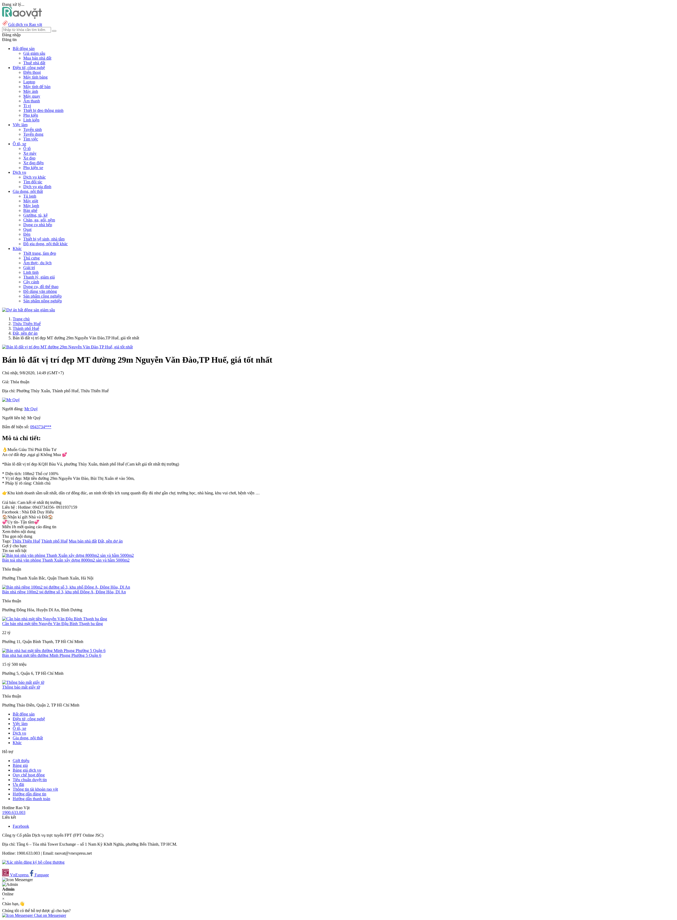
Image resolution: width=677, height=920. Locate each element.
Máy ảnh (30, 91)
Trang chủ (21, 319)
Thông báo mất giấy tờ (21, 687)
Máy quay (31, 96)
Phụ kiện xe (33, 167)
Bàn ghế (30, 210)
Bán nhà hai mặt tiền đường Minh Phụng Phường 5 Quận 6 (51, 655)
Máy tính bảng (35, 77)
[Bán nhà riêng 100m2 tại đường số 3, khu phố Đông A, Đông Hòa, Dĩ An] (66, 587)
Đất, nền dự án (25, 333)
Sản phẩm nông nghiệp (42, 301)
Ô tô (27, 148)
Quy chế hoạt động (29, 775)
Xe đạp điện (33, 163)
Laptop (29, 82)
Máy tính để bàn (37, 86)
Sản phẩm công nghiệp (42, 296)
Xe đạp (29, 158)
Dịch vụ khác (34, 177)
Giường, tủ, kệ (35, 215)
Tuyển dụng (33, 134)
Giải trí (29, 267)
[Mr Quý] (11, 400)
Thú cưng (31, 258)
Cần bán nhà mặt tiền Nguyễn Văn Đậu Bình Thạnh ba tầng (52, 623)
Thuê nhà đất (34, 63)
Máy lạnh (31, 205)
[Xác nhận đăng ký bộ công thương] (33, 862)
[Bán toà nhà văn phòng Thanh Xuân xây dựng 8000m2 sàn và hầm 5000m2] (68, 555)
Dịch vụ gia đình (37, 186)
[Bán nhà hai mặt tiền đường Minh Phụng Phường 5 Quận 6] (54, 650)
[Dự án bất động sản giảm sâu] (28, 310)
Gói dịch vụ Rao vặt (25, 24)
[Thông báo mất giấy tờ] (23, 682)
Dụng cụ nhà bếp (37, 224)
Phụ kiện (30, 115)
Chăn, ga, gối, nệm (39, 220)
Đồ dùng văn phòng (40, 291)
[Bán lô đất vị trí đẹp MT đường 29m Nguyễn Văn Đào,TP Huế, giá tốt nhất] (67, 347)
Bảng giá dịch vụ (27, 770)
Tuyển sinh (32, 129)
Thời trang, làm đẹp (39, 253)
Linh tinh (31, 272)
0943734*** (40, 427)
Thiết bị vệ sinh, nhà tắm (44, 239)
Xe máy (29, 153)
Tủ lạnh (29, 196)
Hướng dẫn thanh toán (31, 798)
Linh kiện (31, 120)
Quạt (27, 229)
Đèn (26, 234)
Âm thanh (31, 101)
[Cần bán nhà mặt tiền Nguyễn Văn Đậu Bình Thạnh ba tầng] (54, 619)
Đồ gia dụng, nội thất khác (45, 244)
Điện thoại (32, 72)
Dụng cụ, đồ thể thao (40, 286)
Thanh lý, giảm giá (39, 277)
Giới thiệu (21, 760)
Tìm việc (30, 139)
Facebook (21, 826)
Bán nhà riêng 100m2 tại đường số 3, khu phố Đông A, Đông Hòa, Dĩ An (64, 592)
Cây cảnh (31, 282)
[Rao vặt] (22, 17)
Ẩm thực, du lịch (37, 263)
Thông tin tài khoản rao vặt (35, 789)
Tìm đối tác (32, 182)
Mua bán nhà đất (37, 58)
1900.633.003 (13, 812)
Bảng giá (20, 765)
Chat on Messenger (49, 915)
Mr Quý (31, 409)
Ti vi (27, 105)
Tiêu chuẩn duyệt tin (30, 779)
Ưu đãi (18, 784)
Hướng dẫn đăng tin (29, 794)
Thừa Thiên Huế (27, 323)
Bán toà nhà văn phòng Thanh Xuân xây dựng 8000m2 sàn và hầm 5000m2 (66, 560)
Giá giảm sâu (34, 53)
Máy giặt (30, 201)
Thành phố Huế (26, 328)
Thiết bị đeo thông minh (43, 110)
